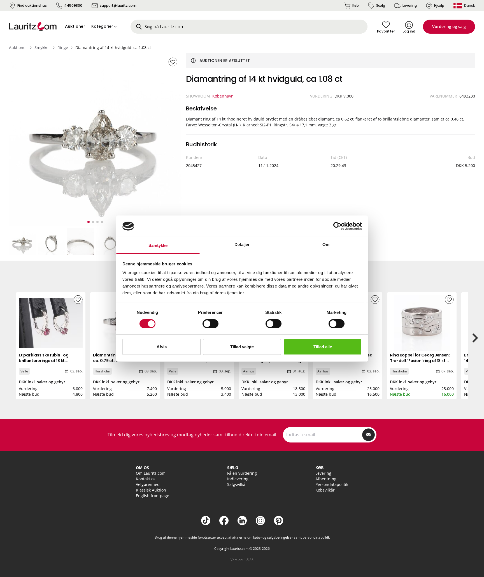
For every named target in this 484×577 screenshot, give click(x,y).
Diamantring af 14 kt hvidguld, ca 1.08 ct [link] (113, 47)
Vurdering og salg (449, 26)
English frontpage (152, 495)
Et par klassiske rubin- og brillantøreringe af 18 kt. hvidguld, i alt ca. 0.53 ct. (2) (47, 360)
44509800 (73, 5)
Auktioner (18, 47)
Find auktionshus (32, 5)
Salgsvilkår (237, 484)
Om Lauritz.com (151, 473)
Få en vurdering (242, 473)
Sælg (380, 5)
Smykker (42, 47)
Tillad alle (322, 346)
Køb (355, 5)
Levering (409, 5)
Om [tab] (325, 244)
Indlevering (237, 478)
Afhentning (325, 478)
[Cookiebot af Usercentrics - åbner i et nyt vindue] (337, 226)
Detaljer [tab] (242, 244)
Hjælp (439, 5)
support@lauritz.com (118, 5)
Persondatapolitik (331, 484)
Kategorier (102, 26)
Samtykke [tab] (158, 245)
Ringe (62, 47)
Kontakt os (145, 478)
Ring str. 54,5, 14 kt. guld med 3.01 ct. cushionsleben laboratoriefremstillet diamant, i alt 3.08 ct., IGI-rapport (347, 363)
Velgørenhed (148, 484)
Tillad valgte (242, 346)
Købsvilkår (325, 490)
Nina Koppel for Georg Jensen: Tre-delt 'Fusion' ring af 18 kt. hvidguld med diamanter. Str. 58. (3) (420, 363)
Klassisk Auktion (151, 490)
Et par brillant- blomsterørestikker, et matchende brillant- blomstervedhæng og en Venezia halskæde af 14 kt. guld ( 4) (198, 369)
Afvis (162, 346)
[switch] (210, 323)
